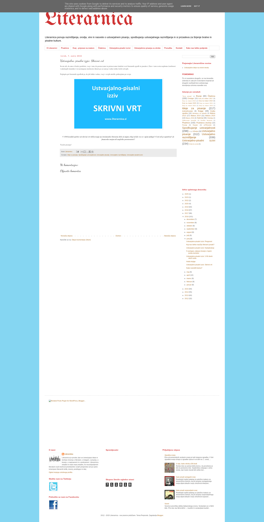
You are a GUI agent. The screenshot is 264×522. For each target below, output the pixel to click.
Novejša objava (66, 236)
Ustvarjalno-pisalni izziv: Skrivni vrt (199, 265)
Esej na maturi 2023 (206, 105)
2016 (187, 217)
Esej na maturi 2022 (189, 105)
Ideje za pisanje (72, 155)
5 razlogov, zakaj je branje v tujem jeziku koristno (199, 252)
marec (189, 278)
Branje (199, 96)
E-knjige (191, 98)
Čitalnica (102, 48)
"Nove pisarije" (187, 96)
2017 (187, 213)
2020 (187, 204)
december (191, 219)
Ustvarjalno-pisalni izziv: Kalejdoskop (200, 248)
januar (189, 285)
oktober (190, 226)
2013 (187, 295)
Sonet (167, 504)
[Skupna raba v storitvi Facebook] (89, 151)
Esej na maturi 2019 (206, 101)
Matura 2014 (196, 116)
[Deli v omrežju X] (87, 151)
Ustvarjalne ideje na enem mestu (196, 68)
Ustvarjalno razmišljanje (118, 155)
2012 (187, 299)
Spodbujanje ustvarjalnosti (87, 155)
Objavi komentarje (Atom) (81, 240)
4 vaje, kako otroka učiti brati (186, 464)
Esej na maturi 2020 (189, 103)
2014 (187, 292)
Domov (118, 236)
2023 (187, 197)
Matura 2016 (190, 118)
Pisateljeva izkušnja (203, 123)
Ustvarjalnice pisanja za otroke (147, 48)
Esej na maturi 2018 (189, 101)
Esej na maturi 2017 (205, 98)
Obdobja (210, 118)
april (188, 275)
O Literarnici (52, 48)
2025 (187, 194)
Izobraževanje (187, 111)
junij (188, 239)
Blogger (160, 515)
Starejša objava (170, 236)
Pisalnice (65, 48)
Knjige (200, 111)
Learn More (186, 6)
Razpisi (195, 125)
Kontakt (179, 48)
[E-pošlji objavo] (77, 151)
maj (188, 272)
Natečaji (200, 118)
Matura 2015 (210, 116)
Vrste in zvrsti (193, 144)
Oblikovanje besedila (189, 120)
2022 (187, 200)
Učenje (195, 131)
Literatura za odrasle (199, 113)
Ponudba (168, 48)
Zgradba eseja (170, 455)
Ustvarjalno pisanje (103, 155)
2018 (187, 210)
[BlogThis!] (84, 151)
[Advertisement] (202, 166)
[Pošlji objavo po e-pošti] (82, 151)
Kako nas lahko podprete (196, 48)
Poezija (184, 125)
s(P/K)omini (207, 125)
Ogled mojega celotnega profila (60, 472)
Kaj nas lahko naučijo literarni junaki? (200, 245)
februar (189, 282)
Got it (197, 6)
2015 (187, 289)
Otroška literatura (206, 120)
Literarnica (89, 19)
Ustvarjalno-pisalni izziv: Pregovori (199, 241)
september (191, 229)
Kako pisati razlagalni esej (186, 477)
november (191, 223)
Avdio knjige (191, 262)
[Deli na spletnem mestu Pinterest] (92, 151)
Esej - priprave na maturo (83, 48)
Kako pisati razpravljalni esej (186, 490)
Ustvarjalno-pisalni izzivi (119, 48)
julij (188, 235)
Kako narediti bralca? (194, 268)
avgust (189, 232)
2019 (187, 207)
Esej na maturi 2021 (206, 103)
